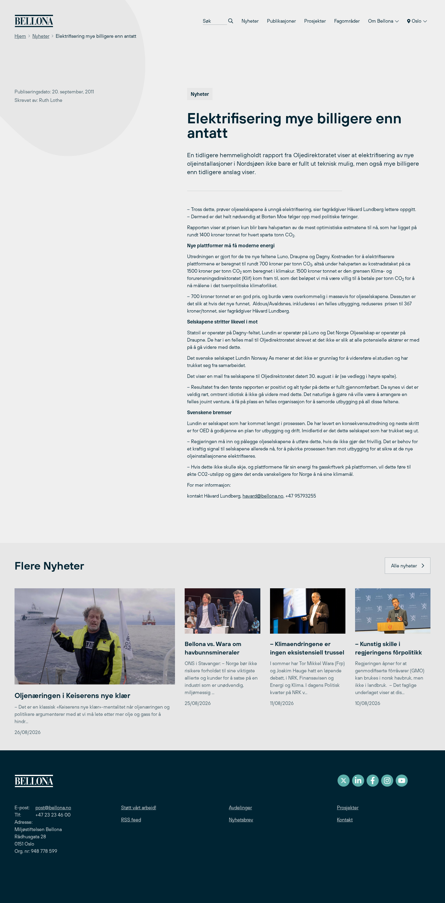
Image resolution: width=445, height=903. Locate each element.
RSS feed (131, 819)
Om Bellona (381, 21)
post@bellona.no (53, 807)
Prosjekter (315, 21)
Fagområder (347, 21)
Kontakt (345, 819)
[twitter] (344, 781)
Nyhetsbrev (241, 819)
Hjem (20, 36)
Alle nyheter (404, 565)
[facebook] (373, 781)
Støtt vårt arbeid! (138, 807)
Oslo (416, 21)
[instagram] (387, 781)
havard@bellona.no (262, 496)
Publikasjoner (281, 21)
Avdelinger (240, 807)
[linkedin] (358, 781)
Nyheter (250, 21)
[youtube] (402, 781)
